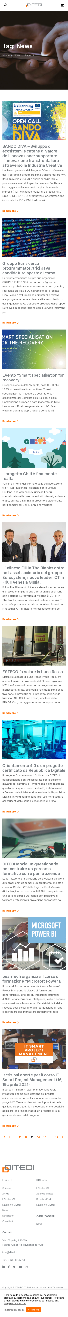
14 (38, 1137)
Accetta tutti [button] (33, 1310)
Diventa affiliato (44, 1199)
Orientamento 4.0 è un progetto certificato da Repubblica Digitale (33, 768)
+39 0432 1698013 (13, 1260)
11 (20, 1137)
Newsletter (8, 1215)
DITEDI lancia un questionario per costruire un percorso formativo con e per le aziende (31, 869)
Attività (5, 1193)
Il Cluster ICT (8, 1199)
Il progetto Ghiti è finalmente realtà (29, 476)
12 (26, 1137)
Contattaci (7, 1221)
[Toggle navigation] (54, 5)
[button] (5, 5)
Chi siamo (7, 1188)
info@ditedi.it (9, 1252)
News (5, 1210)
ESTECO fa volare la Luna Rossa (32, 671)
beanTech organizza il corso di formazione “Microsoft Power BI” (33, 979)
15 (44, 1137)
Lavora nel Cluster (11, 1204)
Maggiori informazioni (15, 1303)
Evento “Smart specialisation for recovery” (33, 377)
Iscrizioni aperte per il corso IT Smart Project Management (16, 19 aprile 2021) (32, 1080)
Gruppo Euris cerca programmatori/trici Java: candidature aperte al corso (28, 268)
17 (57, 1137)
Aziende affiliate (44, 1193)
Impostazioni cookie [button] (14, 1310)
